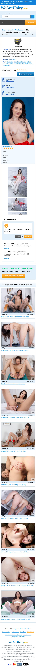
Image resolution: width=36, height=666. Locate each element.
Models (10, 30)
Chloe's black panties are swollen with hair (15, 552)
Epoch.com (12, 656)
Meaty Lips (6, 65)
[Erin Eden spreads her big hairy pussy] (18, 468)
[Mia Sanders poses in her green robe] (18, 367)
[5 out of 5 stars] (26, 70)
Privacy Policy (6, 632)
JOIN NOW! (30, 22)
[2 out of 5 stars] (20, 70)
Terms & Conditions (25, 629)
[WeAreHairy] (18, 642)
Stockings (6, 63)
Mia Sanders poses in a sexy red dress (13, 451)
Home (4, 30)
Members (23, 632)
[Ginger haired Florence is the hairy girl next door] (18, 569)
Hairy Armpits (27, 63)
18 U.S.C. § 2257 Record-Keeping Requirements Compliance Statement (18, 635)
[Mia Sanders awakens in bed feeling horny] (18, 401)
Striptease (13, 63)
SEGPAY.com (7, 659)
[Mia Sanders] (18, 121)
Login (18, 236)
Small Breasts (21, 62)
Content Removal (18, 661)
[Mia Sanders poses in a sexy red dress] (18, 434)
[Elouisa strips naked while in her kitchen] (18, 502)
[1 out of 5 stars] (18, 70)
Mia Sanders (19, 30)
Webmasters (15, 632)
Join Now (28, 236)
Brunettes (10, 62)
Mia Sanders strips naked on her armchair (15, 317)
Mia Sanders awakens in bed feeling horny (15, 417)
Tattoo (29, 62)
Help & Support (14, 629)
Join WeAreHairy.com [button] (14, 275)
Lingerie (20, 63)
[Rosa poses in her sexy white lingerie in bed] (18, 602)
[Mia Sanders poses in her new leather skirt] (18, 334)
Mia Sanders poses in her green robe (13, 384)
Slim (15, 62)
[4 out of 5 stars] (24, 70)
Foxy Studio (12, 59)
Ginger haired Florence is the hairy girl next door (17, 585)
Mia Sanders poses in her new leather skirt (15, 350)
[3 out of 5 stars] (22, 70)
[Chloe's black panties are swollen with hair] (18, 535)
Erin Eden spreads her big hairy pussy (13, 485)
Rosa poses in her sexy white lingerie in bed (15, 619)
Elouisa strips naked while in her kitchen (14, 518)
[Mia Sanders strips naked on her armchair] (18, 300)
